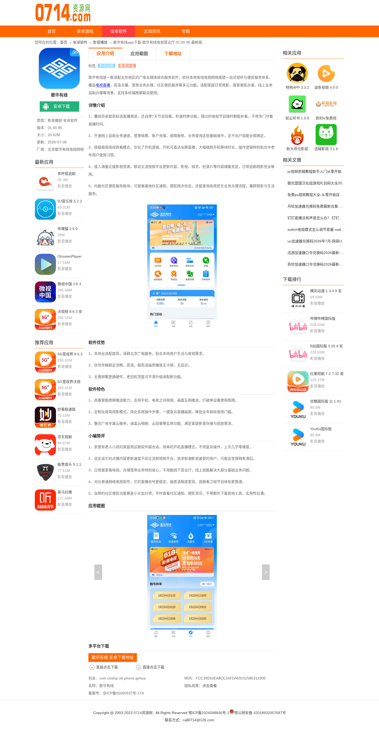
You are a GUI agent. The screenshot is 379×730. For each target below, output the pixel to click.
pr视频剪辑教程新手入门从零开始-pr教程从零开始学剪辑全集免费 (316, 171)
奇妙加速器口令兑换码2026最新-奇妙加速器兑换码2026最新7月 (316, 264)
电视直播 (103, 85)
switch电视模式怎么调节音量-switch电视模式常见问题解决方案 (316, 229)
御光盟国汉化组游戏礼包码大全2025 (316, 183)
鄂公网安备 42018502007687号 (260, 713)
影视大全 (127, 66)
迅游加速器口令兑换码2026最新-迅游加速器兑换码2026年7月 (316, 253)
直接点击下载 (107, 667)
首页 (51, 31)
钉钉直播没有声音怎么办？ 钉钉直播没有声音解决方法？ (316, 218)
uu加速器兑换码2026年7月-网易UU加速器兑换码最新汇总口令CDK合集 (316, 241)
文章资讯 (152, 31)
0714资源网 (143, 713)
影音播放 (100, 42)
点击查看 (209, 686)
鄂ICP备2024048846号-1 (208, 713)
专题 (186, 31)
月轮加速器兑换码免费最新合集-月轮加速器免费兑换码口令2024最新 (316, 206)
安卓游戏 (85, 31)
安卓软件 (118, 31)
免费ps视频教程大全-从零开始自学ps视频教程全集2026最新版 (316, 195)
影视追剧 (106, 66)
